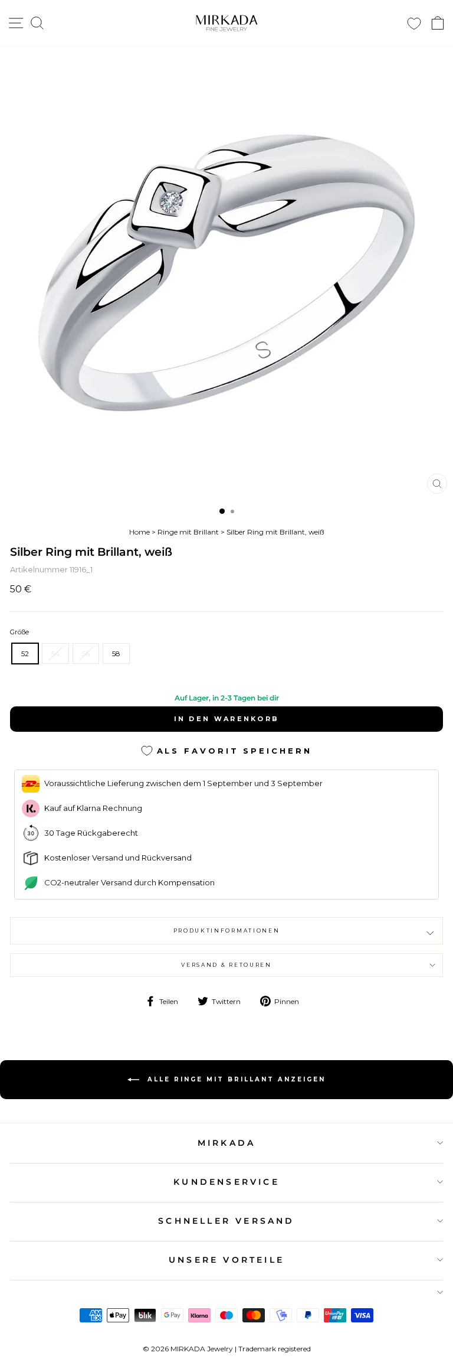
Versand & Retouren (226, 965)
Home (139, 531)
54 (55, 653)
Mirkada (226, 1143)
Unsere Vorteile (226, 1259)
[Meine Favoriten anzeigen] (414, 23)
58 (116, 653)
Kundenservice (226, 1182)
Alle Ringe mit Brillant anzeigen (235, 1079)
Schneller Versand (226, 1220)
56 (86, 653)
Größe (19, 632)
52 (25, 653)
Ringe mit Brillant (188, 531)
